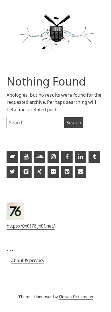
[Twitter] (12, 172)
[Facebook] (67, 157)
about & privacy (27, 260)
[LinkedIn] (80, 157)
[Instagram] (53, 157)
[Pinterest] (67, 172)
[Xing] (39, 172)
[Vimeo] (26, 172)
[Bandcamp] (12, 157)
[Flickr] (53, 172)
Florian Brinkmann (76, 296)
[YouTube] (26, 157)
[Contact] (80, 172)
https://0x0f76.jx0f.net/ (31, 226)
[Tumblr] (94, 157)
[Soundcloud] (39, 157)
